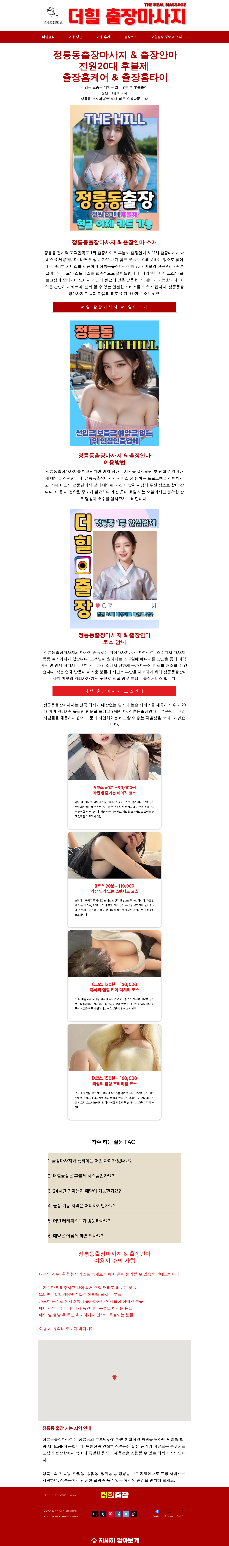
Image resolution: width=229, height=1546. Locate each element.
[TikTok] (134, 1514)
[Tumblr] (103, 1514)
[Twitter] (126, 1514)
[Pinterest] (111, 1514)
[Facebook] (118, 1514)
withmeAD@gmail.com (65, 1494)
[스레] (95, 1514)
